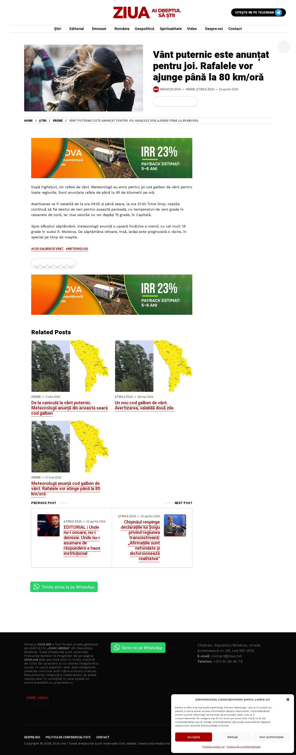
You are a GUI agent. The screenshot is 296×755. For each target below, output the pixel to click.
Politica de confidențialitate (244, 746)
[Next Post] (175, 525)
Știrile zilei (205, 89)
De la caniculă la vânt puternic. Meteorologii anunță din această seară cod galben (69, 408)
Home (28, 121)
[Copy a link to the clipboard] (192, 101)
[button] (288, 699)
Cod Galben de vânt (48, 249)
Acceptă (193, 737)
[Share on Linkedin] (179, 101)
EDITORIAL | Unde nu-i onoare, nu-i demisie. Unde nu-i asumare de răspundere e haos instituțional (82, 540)
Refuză (233, 737)
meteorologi (78, 249)
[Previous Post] (48, 525)
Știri (43, 121)
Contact (103, 737)
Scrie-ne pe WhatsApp (142, 647)
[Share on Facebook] (158, 101)
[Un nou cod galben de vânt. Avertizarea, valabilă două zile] (153, 365)
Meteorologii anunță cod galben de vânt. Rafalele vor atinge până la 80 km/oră (65, 488)
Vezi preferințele (271, 737)
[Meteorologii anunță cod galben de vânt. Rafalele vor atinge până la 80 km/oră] (70, 446)
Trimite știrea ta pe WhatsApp (67, 587)
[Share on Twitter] (165, 101)
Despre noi (32, 737)
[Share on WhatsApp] (172, 101)
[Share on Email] (186, 101)
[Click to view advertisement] (111, 157)
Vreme (190, 89)
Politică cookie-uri (214, 746)
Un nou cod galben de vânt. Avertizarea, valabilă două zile (144, 405)
